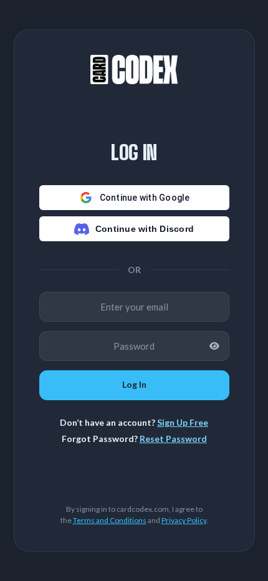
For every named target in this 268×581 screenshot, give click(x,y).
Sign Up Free (182, 422)
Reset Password (173, 438)
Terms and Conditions (109, 520)
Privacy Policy (183, 520)
